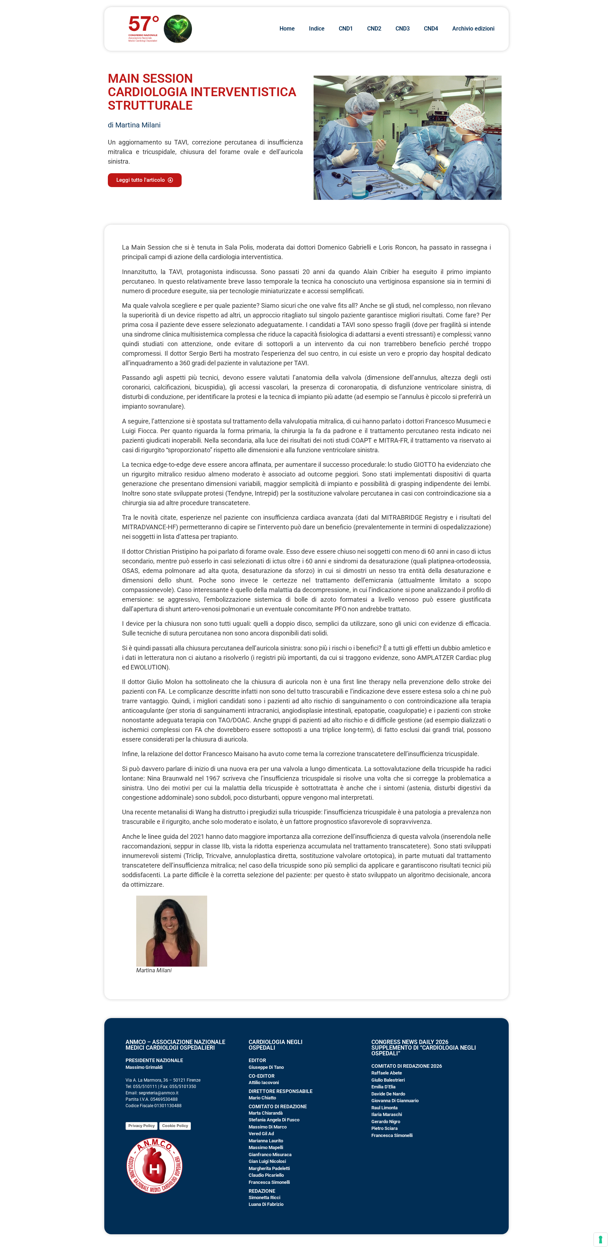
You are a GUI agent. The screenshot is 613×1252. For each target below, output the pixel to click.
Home (287, 28)
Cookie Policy (175, 1125)
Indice (317, 28)
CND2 (374, 28)
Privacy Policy (141, 1125)
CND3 (403, 28)
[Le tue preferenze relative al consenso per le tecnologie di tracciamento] (600, 1239)
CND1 (346, 28)
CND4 (431, 28)
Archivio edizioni (473, 28)
